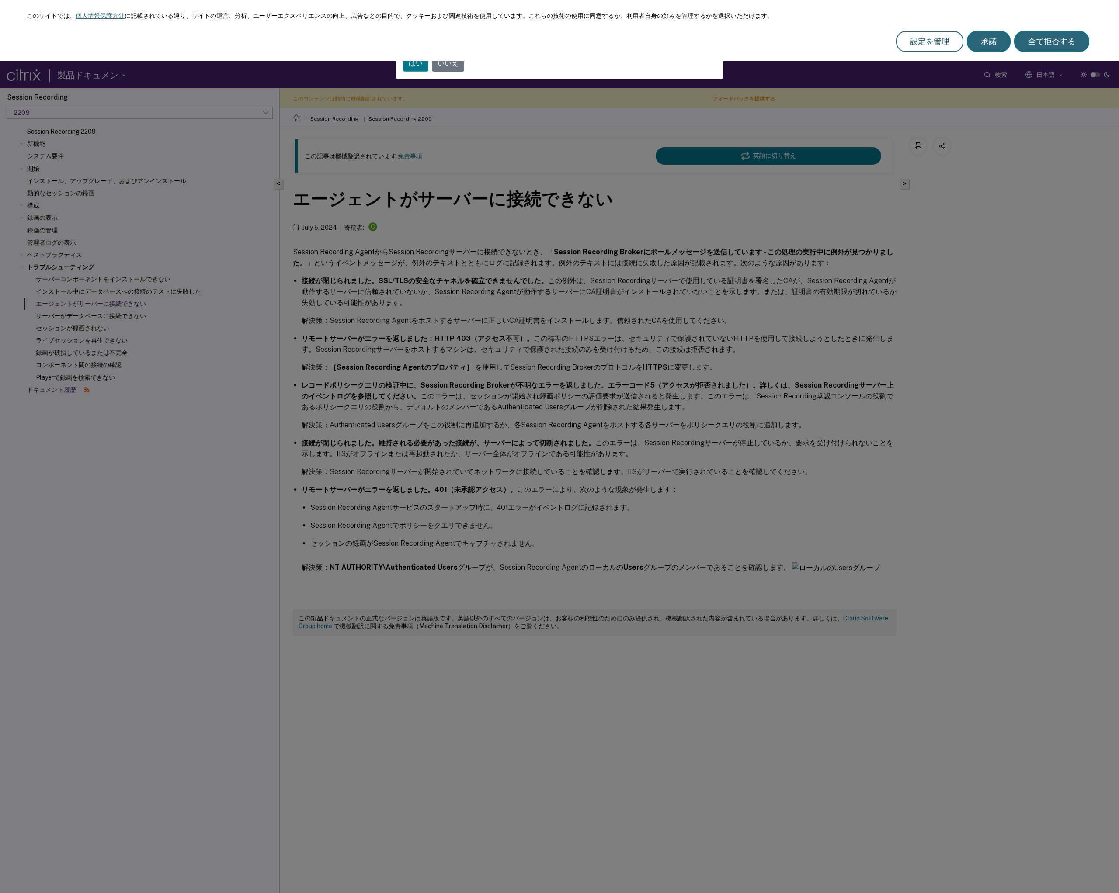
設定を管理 (929, 41)
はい (416, 63)
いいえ (448, 63)
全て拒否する (1051, 41)
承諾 (989, 41)
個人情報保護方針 (100, 15)
